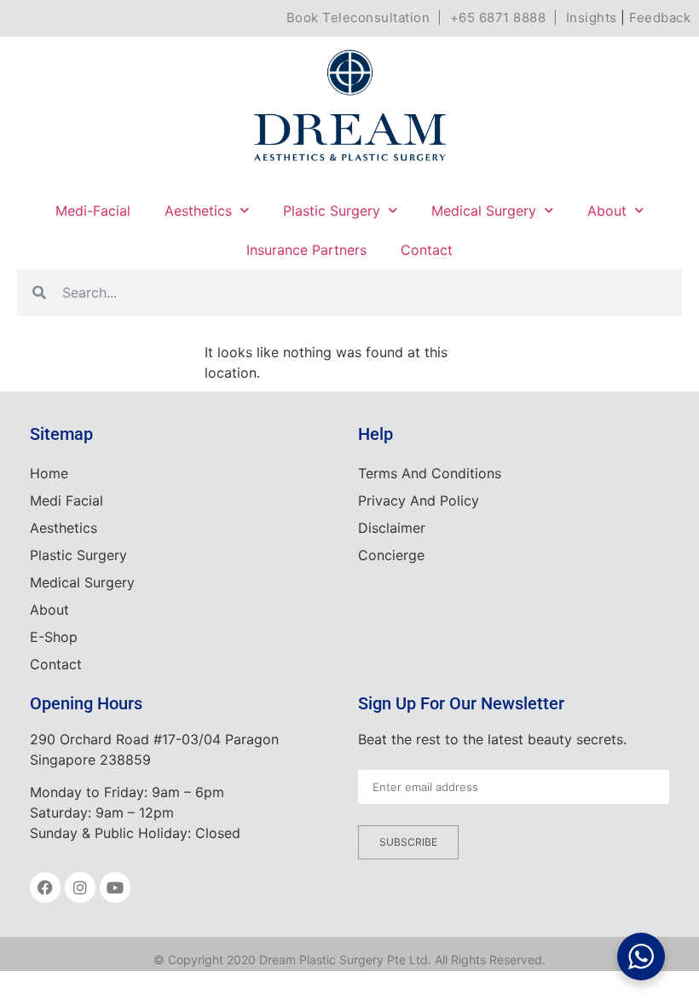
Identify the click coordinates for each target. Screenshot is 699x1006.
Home (49, 473)
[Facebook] (45, 887)
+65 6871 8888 (498, 17)
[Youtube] (115, 887)
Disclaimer (391, 527)
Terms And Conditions (429, 473)
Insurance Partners (306, 249)
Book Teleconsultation (358, 17)
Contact (427, 249)
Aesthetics (198, 210)
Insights (591, 17)
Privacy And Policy (418, 500)
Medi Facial (66, 500)
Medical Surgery (483, 210)
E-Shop (54, 636)
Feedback (659, 17)
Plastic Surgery (331, 210)
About (607, 210)
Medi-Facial (92, 210)
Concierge (391, 555)
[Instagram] (80, 887)
